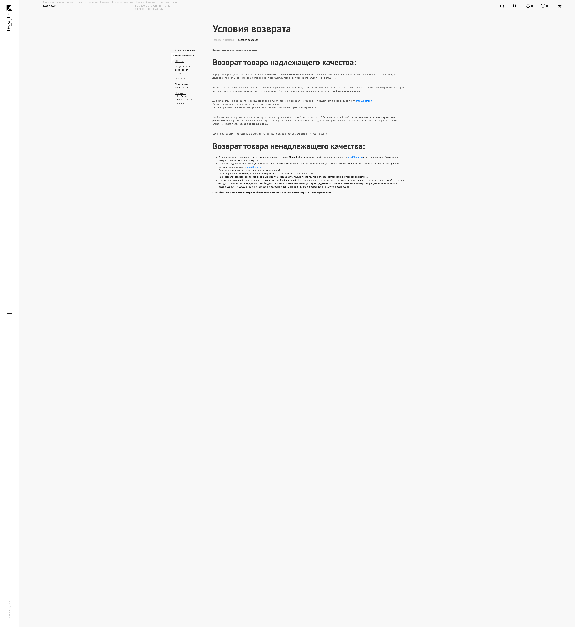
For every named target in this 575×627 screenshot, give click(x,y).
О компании (49, 2)
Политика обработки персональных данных (156, 2)
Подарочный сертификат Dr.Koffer (182, 70)
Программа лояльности (122, 2)
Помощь (229, 39)
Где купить (81, 2)
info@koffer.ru (364, 100)
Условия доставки (65, 2)
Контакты (104, 2)
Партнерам (93, 2)
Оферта (179, 60)
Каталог (49, 6)
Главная (217, 39)
